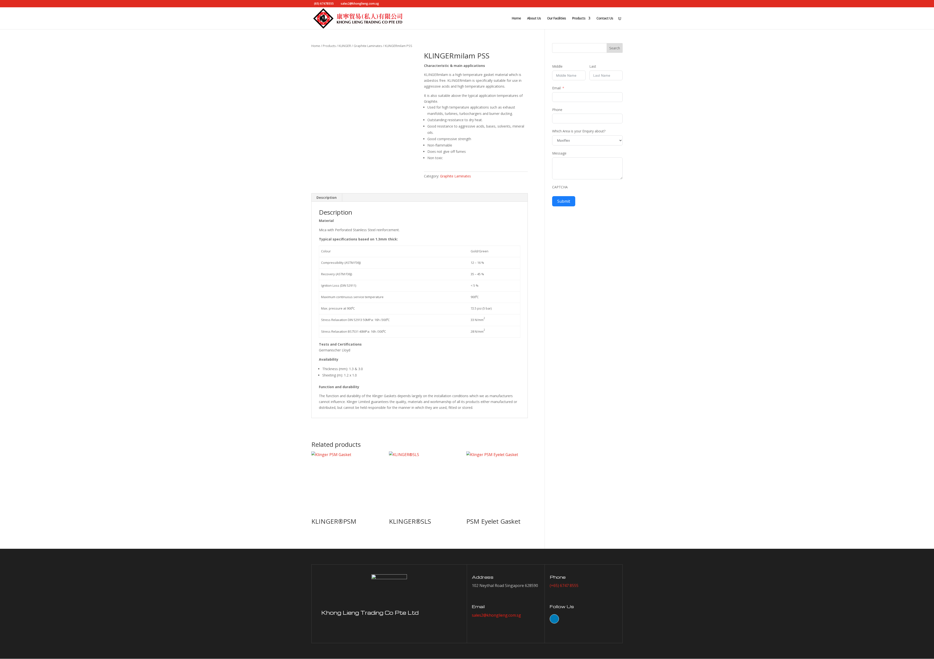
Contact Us (604, 18)
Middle (557, 66)
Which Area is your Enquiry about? (578, 131)
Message (559, 153)
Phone (557, 109)
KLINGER (345, 46)
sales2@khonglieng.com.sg (496, 615)
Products (578, 18)
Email (556, 88)
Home (516, 18)
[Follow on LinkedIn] (554, 618)
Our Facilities (556, 18)
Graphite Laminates (368, 46)
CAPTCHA (560, 187)
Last (592, 66)
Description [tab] (326, 197)
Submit (563, 201)
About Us (534, 18)
